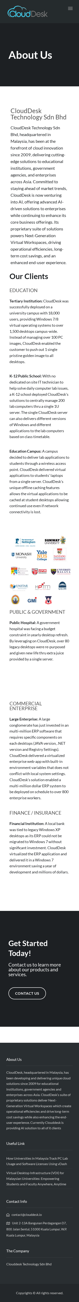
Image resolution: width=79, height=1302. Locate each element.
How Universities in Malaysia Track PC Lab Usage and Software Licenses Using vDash (37, 1161)
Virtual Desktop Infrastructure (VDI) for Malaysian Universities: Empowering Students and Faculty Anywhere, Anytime (36, 1178)
